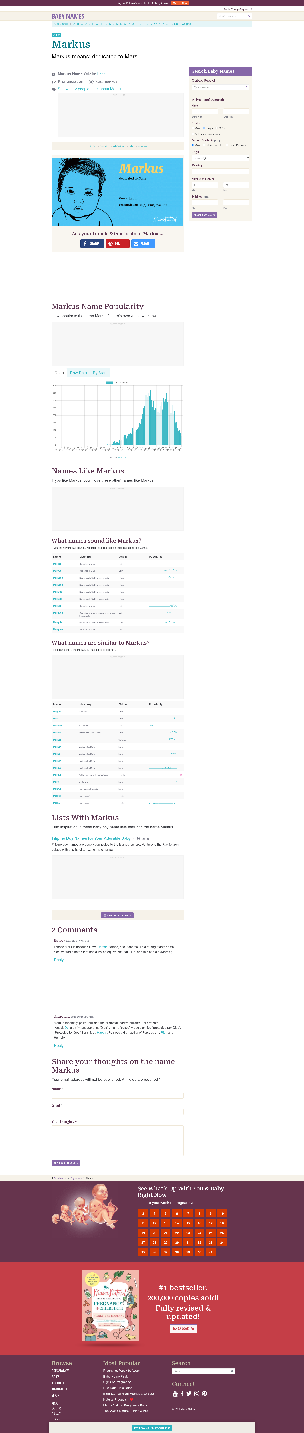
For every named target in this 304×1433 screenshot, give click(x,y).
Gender (196, 123)
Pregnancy (60, 1370)
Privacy (56, 1413)
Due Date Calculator (117, 1388)
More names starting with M (151, 1427)
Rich (164, 1032)
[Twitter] (189, 1395)
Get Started (61, 24)
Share (92, 145)
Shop (55, 1395)
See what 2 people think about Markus (90, 88)
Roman (102, 946)
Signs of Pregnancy (117, 1382)
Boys (209, 128)
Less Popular (237, 145)
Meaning (197, 165)
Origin (195, 152)
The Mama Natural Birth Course (125, 1411)
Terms (56, 1418)
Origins (186, 24)
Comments (142, 145)
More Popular (214, 145)
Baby (55, 1376)
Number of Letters (203, 179)
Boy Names (76, 1178)
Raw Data (78, 372)
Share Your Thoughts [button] (119, 915)
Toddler (58, 1382)
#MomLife (59, 1389)
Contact (57, 1408)
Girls (222, 128)
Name (56, 1088)
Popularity (104, 145)
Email (56, 1105)
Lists (175, 24)
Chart (59, 372)
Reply (59, 959)
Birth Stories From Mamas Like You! (128, 1393)
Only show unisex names (208, 134)
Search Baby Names (204, 215)
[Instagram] (196, 1395)
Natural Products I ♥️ (118, 1399)
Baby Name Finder (116, 1376)
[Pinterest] (204, 1395)
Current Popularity (206, 140)
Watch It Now (180, 3)
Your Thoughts (64, 1121)
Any (197, 128)
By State (100, 372)
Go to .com (237, 9)
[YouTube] (175, 1395)
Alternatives (118, 145)
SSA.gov (122, 457)
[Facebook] (182, 1395)
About (56, 1403)
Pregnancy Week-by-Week (121, 1370)
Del (67, 1027)
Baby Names (68, 16)
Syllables (200, 196)
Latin (101, 73)
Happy (101, 1032)
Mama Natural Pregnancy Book (125, 1405)
